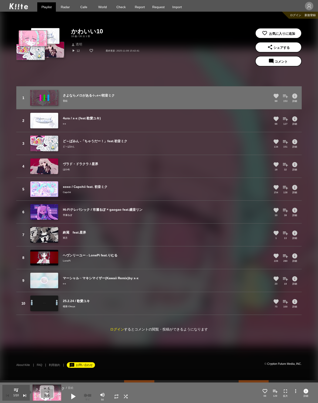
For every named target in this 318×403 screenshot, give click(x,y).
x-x (64, 123)
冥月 (65, 238)
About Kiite (23, 365)
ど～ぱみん (68, 146)
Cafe (83, 7)
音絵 (65, 101)
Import (177, 7)
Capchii (67, 192)
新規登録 (310, 15)
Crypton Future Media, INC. (284, 363)
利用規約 (54, 365)
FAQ (39, 365)
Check (121, 7)
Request (158, 7)
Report (140, 7)
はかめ (66, 169)
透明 (76, 44)
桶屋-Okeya (69, 306)
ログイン (295, 15)
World (102, 7)
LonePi (67, 260)
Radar (65, 7)
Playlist (46, 7)
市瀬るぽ (67, 215)
